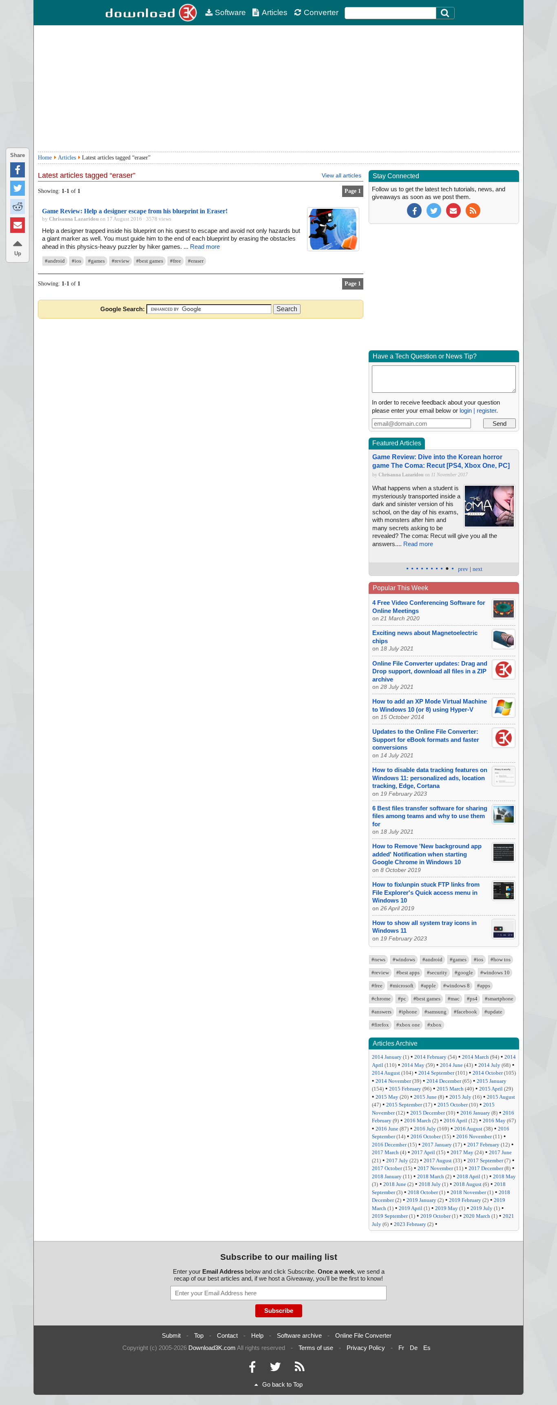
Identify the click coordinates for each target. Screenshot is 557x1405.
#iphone (408, 1012)
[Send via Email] (17, 224)
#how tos (501, 959)
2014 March (475, 1057)
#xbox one (408, 1025)
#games (96, 261)
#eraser (195, 261)
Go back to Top (282, 1384)
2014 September (436, 1073)
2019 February (465, 1200)
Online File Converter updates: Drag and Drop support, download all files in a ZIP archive (429, 671)
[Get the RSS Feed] (473, 209)
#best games (149, 261)
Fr (401, 1347)
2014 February (430, 1057)
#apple (428, 985)
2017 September (485, 1160)
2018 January (387, 1176)
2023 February (410, 1224)
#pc (402, 999)
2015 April (491, 1089)
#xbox (434, 1025)
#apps (483, 985)
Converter (321, 12)
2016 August (468, 1129)
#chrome (381, 999)
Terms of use (315, 1347)
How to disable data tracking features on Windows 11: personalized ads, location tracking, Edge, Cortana (429, 777)
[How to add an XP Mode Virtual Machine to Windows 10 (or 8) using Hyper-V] (503, 715)
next (477, 569)
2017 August (438, 1160)
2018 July (430, 1184)
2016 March (417, 1120)
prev (463, 569)
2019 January (421, 1200)
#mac (454, 999)
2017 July (397, 1160)
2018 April (468, 1176)
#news (378, 959)
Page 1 (353, 191)
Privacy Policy (366, 1347)
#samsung (435, 1012)
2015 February (405, 1089)
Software (230, 12)
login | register (478, 410)
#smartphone (499, 999)
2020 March (476, 1216)
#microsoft (401, 985)
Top (198, 1335)
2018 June (394, 1184)
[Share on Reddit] (17, 206)
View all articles (341, 175)
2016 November (474, 1136)
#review (120, 261)
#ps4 (472, 999)
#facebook (465, 1012)
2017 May (462, 1152)
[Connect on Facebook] (252, 1368)
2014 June (451, 1065)
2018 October (423, 1192)
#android (55, 261)
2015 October (453, 1105)
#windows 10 (495, 972)
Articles (274, 12)
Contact (227, 1335)
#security (437, 972)
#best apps (408, 972)
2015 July (460, 1097)
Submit (171, 1335)
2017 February (483, 1145)
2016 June (387, 1129)
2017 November (435, 1168)
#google (464, 972)
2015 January (491, 1081)
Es (427, 1347)
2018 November (468, 1192)
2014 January (387, 1057)
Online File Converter (363, 1335)
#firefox (380, 1025)
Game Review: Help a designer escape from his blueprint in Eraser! (135, 211)
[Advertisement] (278, 88)
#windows (404, 959)
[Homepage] (152, 12)
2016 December (389, 1145)
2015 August (501, 1097)
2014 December (444, 1081)
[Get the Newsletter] (453, 209)
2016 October (426, 1136)
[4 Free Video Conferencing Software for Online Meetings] (503, 616)
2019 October (435, 1216)
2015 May (387, 1097)
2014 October (488, 1073)
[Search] (445, 13)
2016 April (455, 1120)
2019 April (410, 1208)
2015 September (404, 1105)
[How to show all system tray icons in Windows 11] (503, 937)
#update (493, 1012)
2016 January (475, 1113)
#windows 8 (456, 985)
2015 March (450, 1089)
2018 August (467, 1184)
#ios (76, 261)
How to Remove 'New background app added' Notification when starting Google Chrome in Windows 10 (427, 854)
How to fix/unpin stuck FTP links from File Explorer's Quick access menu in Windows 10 (426, 892)
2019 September (390, 1216)
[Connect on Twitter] (275, 1368)
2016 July (425, 1129)
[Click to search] (446, 13)
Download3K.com (212, 1347)
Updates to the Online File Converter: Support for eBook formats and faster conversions (425, 739)
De (414, 1347)
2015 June (425, 1097)
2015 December (427, 1113)
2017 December (486, 1168)
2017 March (385, 1152)
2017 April (423, 1152)
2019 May (446, 1208)
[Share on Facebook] (17, 169)
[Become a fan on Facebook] (414, 209)
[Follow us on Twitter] (434, 209)
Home (45, 158)
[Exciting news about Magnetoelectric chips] (503, 647)
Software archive (299, 1335)
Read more (205, 246)
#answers (381, 1012)
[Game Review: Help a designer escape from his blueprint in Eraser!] (333, 249)
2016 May (494, 1120)
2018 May (504, 1176)
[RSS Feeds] (300, 1368)
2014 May (413, 1065)
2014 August (386, 1073)
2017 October (387, 1168)
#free (175, 261)
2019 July (482, 1208)
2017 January (437, 1145)
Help (257, 1335)
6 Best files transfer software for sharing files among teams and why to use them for (429, 816)
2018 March (430, 1176)
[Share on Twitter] (17, 188)
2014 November (393, 1081)
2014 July (489, 1065)
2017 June (500, 1152)
